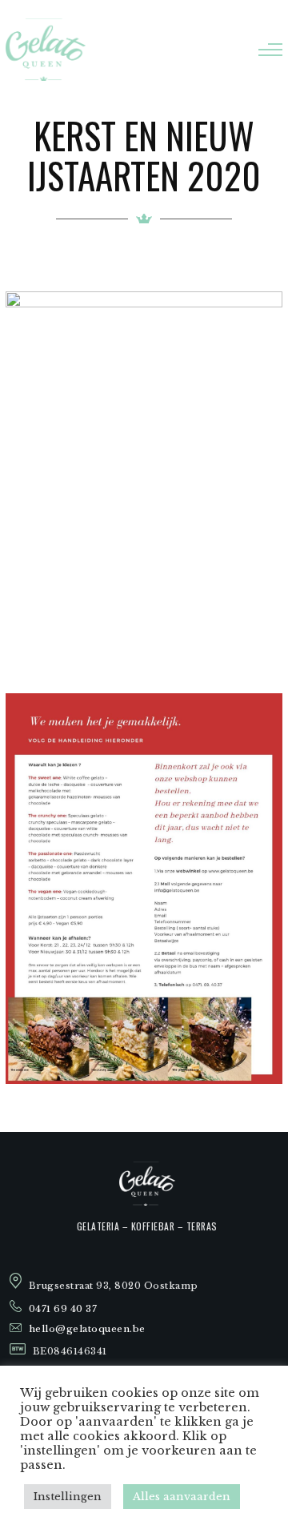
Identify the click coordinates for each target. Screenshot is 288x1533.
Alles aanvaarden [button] (181, 1496)
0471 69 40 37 (63, 1308)
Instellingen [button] (68, 1496)
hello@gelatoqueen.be (87, 1328)
